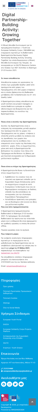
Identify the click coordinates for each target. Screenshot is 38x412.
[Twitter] (15, 384)
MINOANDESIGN (17, 410)
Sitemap (6, 303)
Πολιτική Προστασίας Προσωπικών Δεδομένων (17, 292)
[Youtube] (21, 384)
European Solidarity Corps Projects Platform (17, 330)
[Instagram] (9, 384)
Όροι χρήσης (8, 286)
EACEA (6, 324)
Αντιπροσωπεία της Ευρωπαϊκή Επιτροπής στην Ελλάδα (15, 337)
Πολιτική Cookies (10, 298)
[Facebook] (3, 384)
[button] (4, 5)
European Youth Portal (12, 320)
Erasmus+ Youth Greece (12, 348)
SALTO (5, 343)
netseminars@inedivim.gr (16, 266)
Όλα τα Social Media (11, 308)
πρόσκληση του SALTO (10, 253)
